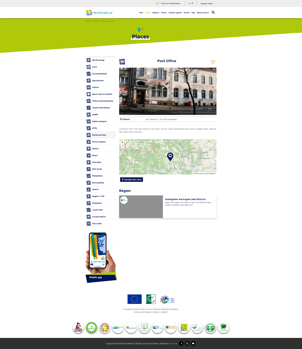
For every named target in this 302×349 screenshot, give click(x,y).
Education (96, 162)
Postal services (107, 21)
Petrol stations (99, 142)
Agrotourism (98, 80)
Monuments (97, 176)
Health (95, 114)
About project (203, 13)
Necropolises (98, 183)
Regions (155, 13)
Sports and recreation (102, 94)
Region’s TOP (98, 196)
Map (193, 13)
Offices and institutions (102, 101)
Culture (95, 87)
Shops (95, 155)
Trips (141, 13)
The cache (97, 223)
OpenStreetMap (204, 173)
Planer (164, 13)
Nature (95, 148)
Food (94, 67)
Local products (99, 217)
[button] (212, 91)
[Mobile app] (101, 253)
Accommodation (99, 74)
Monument (97, 203)
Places (148, 13)
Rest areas (97, 169)
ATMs (94, 128)
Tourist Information (101, 108)
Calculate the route (132, 180)
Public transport (99, 121)
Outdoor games (175, 13)
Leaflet (195, 173)
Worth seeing (98, 60)
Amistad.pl (173, 343)
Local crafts (97, 210)
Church (95, 189)
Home (88, 21)
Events (187, 13)
